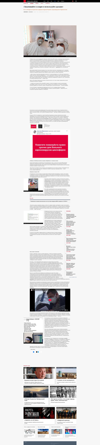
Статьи (31, 3)
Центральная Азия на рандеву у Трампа (70, 427)
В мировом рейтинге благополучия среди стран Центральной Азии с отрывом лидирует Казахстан (71, 216)
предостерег (58, 67)
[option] (34, 126)
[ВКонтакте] (33, 352)
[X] (32, 352)
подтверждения (47, 180)
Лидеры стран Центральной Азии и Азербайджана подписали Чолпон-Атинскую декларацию (70, 231)
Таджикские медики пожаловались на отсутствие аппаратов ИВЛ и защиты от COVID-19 (49, 201)
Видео (37, 3)
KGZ (48, 1)
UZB (58, 1)
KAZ (44, 1)
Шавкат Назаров (33, 349)
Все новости (72, 277)
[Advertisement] (50, 19)
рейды (31, 120)
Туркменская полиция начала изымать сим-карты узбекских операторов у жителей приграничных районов (71, 256)
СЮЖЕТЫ (47, 3)
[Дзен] (36, 352)
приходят (46, 88)
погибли (65, 338)
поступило (32, 279)
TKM (55, 1)
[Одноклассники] (35, 352)
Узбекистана (54, 262)
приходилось (34, 176)
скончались (62, 342)
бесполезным (46, 118)
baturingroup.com (56, 443)
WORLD (62, 1)
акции (51, 286)
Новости (26, 3)
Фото (42, 3)
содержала (44, 268)
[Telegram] (38, 352)
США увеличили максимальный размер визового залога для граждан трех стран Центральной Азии (70, 223)
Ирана (50, 262)
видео (41, 232)
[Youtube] (41, 352)
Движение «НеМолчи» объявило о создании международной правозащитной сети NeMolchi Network (70, 265)
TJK (51, 1)
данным (51, 339)
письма (60, 191)
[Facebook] (39, 352)
